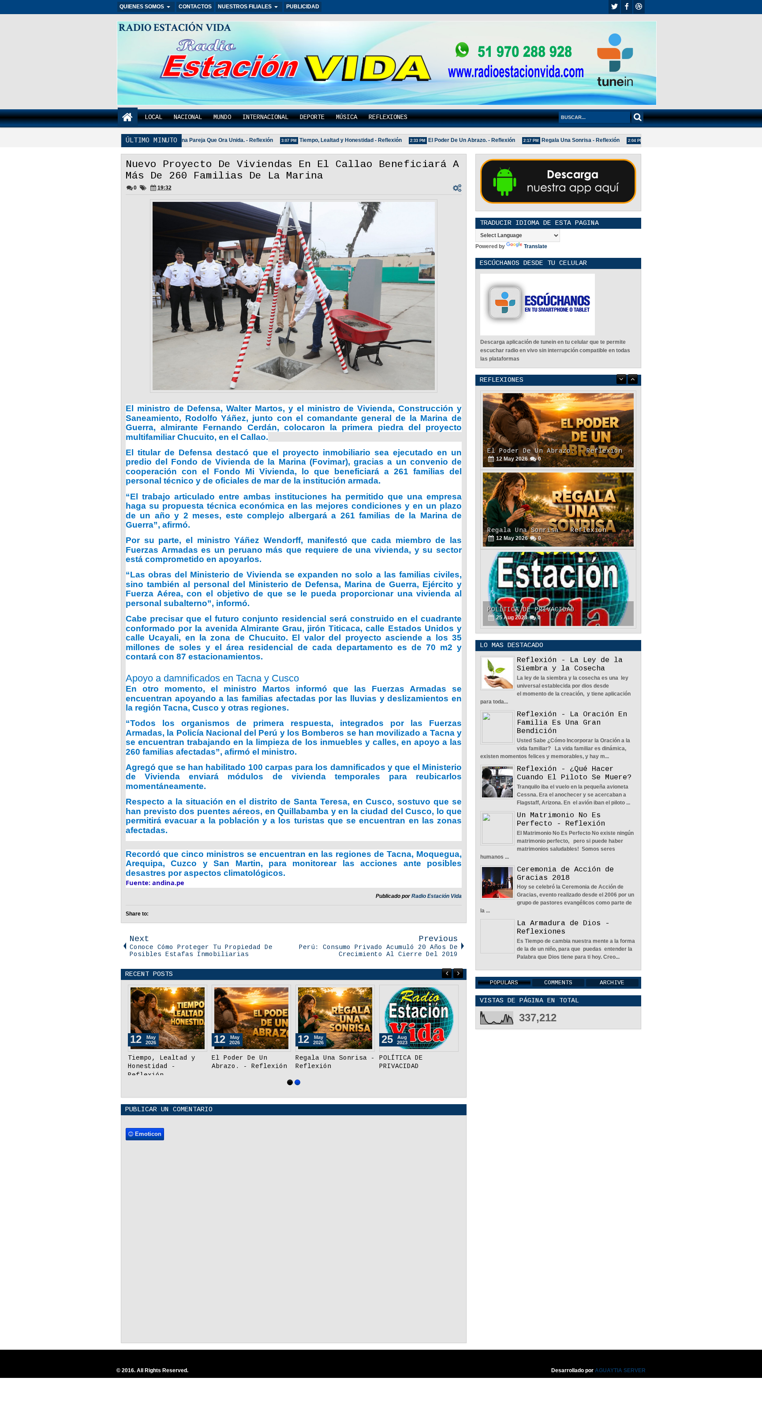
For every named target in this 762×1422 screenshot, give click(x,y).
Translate (535, 246)
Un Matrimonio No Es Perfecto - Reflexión (561, 819)
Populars (504, 982)
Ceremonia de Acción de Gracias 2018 (565, 873)
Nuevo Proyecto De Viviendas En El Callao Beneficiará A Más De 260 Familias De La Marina (292, 170)
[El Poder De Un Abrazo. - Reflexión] (251, 1018)
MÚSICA (346, 117)
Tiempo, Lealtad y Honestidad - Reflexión (333, 140)
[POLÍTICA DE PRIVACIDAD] (419, 1018)
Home (128, 117)
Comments (558, 982)
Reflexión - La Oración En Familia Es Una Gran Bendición (572, 722)
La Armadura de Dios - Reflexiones (563, 927)
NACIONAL (188, 117)
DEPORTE (312, 117)
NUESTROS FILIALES (245, 7)
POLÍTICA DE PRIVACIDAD (531, 530)
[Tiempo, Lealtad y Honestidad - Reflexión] (168, 1018)
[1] (290, 1082)
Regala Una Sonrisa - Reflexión (563, 140)
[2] (297, 1082)
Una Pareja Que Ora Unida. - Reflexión (207, 140)
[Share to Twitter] (187, 993)
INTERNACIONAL (265, 117)
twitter (614, 7)
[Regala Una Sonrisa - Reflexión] (335, 1018)
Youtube (639, 7)
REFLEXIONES (388, 117)
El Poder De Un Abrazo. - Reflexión (454, 140)
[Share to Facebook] (178, 993)
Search (637, 117)
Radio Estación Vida (436, 896)
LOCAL (153, 117)
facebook (626, 7)
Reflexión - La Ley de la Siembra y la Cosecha (570, 664)
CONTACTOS (195, 7)
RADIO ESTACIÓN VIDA (175, 27)
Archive (612, 982)
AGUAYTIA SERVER (620, 1370)
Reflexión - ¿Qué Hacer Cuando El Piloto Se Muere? (574, 773)
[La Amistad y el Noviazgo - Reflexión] (558, 589)
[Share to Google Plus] (197, 993)
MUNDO (222, 117)
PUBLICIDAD (302, 7)
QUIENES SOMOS (142, 7)
